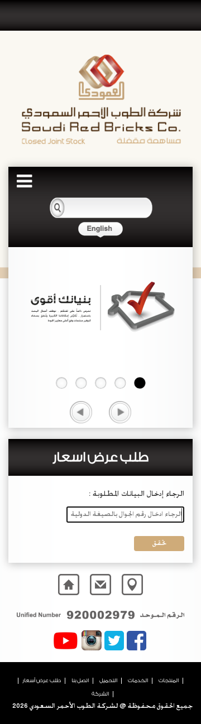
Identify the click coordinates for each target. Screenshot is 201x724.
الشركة (100, 694)
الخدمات (138, 680)
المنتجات (169, 680)
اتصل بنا (80, 680)
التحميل (108, 680)
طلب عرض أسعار (41, 680)
